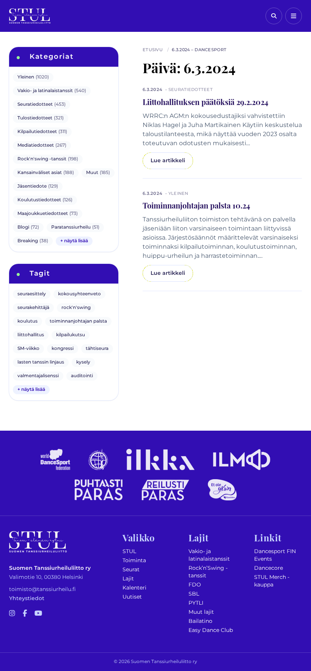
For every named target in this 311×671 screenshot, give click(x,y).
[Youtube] (38, 613)
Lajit (128, 578)
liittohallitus (30, 335)
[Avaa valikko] (293, 16)
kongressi (63, 348)
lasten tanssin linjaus (40, 362)
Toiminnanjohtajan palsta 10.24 (196, 205)
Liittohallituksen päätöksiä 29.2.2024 (206, 101)
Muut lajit (201, 612)
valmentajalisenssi (38, 375)
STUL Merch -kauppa (271, 581)
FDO (194, 584)
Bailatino (200, 621)
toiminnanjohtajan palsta (78, 321)
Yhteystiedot (26, 598)
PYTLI (195, 603)
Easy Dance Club (210, 630)
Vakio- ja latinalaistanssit (209, 555)
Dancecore (268, 568)
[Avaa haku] (273, 16)
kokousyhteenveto (79, 294)
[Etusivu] (29, 16)
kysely (83, 362)
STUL (129, 551)
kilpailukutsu (70, 335)
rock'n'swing (76, 307)
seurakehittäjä (33, 307)
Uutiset (132, 597)
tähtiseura (97, 348)
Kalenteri (134, 587)
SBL (193, 593)
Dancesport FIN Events (275, 555)
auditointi (82, 375)
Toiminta (134, 560)
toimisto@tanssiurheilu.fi (42, 589)
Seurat (131, 569)
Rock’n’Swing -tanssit (208, 572)
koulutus (27, 321)
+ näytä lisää (74, 241)
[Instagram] (12, 613)
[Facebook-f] (25, 613)
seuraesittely (31, 294)
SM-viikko (28, 348)
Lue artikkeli (168, 160)
